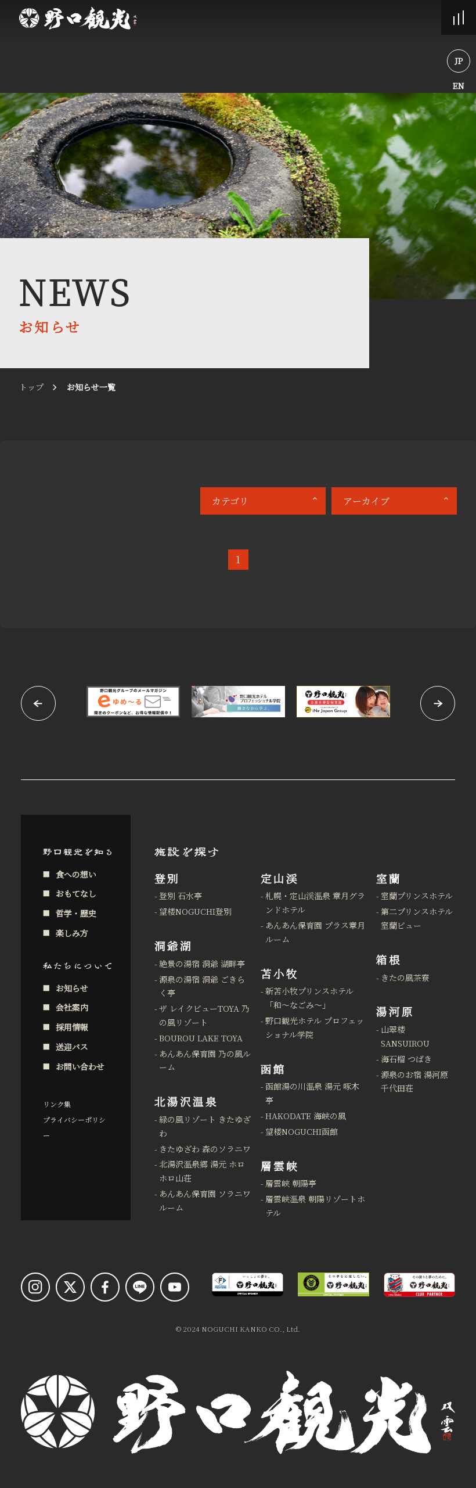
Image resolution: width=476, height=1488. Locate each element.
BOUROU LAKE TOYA (201, 1038)
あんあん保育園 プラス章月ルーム (315, 932)
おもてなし (76, 893)
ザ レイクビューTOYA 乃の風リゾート (204, 1015)
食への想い (76, 874)
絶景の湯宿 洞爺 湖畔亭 (202, 963)
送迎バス (72, 1046)
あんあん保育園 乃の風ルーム (205, 1060)
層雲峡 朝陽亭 (290, 1183)
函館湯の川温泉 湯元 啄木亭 (312, 1093)
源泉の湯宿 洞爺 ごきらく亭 (202, 986)
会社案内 (72, 1007)
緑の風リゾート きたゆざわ (205, 1126)
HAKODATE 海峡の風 (305, 1116)
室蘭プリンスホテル (417, 895)
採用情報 (72, 1027)
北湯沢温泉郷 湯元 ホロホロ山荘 (202, 1171)
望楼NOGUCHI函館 (301, 1131)
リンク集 (57, 1104)
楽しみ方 (72, 933)
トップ (31, 387)
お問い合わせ (80, 1066)
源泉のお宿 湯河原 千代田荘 (414, 1081)
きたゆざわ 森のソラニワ (205, 1149)
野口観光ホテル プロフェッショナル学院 (314, 1027)
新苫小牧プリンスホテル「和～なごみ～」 (309, 998)
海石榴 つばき (406, 1059)
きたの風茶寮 (405, 977)
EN (458, 85)
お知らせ (72, 988)
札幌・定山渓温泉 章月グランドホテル (315, 902)
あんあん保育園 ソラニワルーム (205, 1200)
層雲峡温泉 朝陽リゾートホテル (315, 1206)
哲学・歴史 (76, 913)
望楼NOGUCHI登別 (195, 911)
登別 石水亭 (180, 895)
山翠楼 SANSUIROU (405, 1036)
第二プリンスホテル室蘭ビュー (417, 918)
